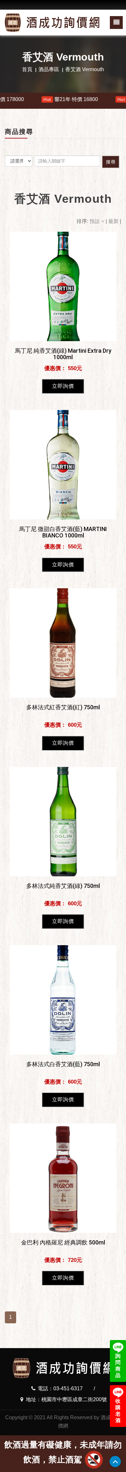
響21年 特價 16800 (46, 99)
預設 (95, 221)
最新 (114, 221)
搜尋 (111, 161)
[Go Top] (115, 1461)
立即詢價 (63, 386)
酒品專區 (48, 69)
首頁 (27, 69)
